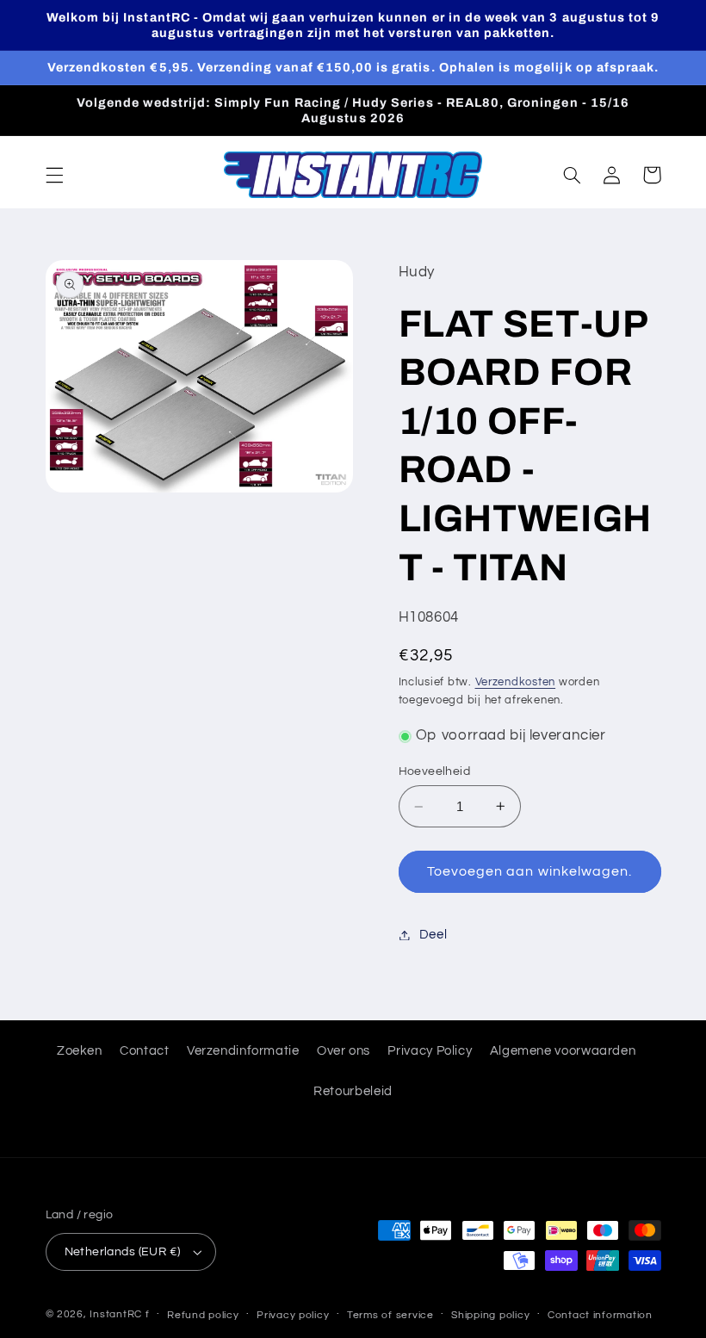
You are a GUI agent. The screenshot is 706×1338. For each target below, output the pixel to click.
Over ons (343, 1050)
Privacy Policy (429, 1050)
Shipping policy (490, 1315)
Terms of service (390, 1315)
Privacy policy (293, 1315)
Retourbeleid (353, 1091)
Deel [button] (433, 934)
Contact (144, 1050)
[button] (54, 175)
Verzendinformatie (243, 1050)
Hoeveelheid (435, 771)
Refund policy (203, 1315)
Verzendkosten (515, 682)
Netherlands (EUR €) (123, 1252)
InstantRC (116, 1314)
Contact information (600, 1315)
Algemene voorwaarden (563, 1050)
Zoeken (79, 1050)
